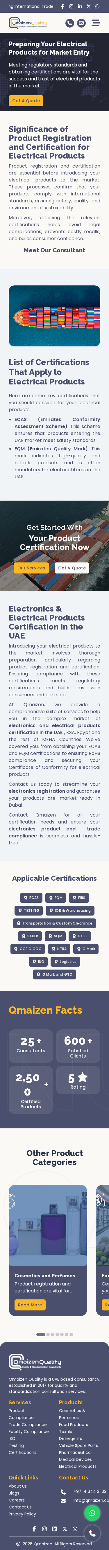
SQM (58, 936)
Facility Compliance (29, 1431)
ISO (41, 961)
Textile (65, 1431)
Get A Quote (26, 101)
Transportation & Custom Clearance (57, 923)
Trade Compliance (28, 1424)
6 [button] (66, 1334)
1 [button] (40, 1334)
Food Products (73, 1424)
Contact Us (20, 1507)
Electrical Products (78, 1466)
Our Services (31, 568)
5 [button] (62, 1334)
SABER (32, 936)
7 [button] (71, 1334)
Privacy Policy (22, 1514)
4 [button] (57, 1334)
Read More (30, 1305)
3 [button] (52, 1334)
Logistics (68, 961)
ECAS (34, 897)
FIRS (81, 897)
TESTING (31, 910)
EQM (58, 897)
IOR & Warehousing (73, 910)
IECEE (82, 936)
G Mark (89, 948)
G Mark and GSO (57, 974)
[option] (48, 1250)
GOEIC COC (31, 948)
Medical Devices (75, 1459)
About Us (18, 1486)
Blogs (14, 1493)
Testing (16, 1445)
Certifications (22, 1452)
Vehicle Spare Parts (78, 1445)
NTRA (62, 948)
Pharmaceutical (75, 1452)
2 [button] (48, 1334)
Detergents (70, 1438)
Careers (17, 1500)
